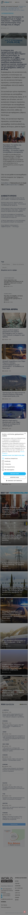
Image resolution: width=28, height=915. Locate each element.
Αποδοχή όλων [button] (14, 473)
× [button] (24, 433)
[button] (14, 455)
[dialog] (14, 457)
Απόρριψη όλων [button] (14, 477)
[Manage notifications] (24, 912)
